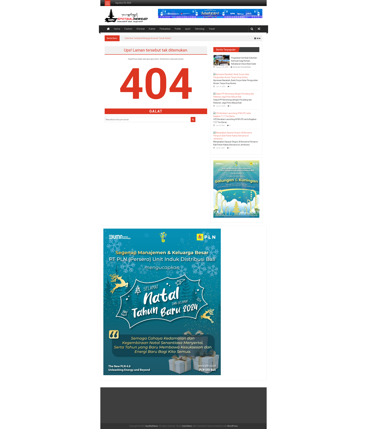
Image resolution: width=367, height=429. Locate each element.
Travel (212, 28)
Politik (178, 28)
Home (117, 28)
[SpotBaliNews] (108, 28)
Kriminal (141, 28)
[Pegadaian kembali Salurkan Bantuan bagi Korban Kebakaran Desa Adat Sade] (221, 60)
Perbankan (165, 28)
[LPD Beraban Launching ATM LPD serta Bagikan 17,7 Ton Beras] (235, 115)
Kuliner (152, 28)
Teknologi (199, 28)
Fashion (128, 28)
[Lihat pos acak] (259, 28)
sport (187, 28)
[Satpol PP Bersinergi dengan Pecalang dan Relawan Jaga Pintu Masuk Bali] (235, 95)
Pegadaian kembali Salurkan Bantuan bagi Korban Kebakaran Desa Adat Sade (244, 61)
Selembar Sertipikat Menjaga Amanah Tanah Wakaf (148, 38)
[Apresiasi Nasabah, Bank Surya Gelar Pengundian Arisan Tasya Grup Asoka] (235, 76)
